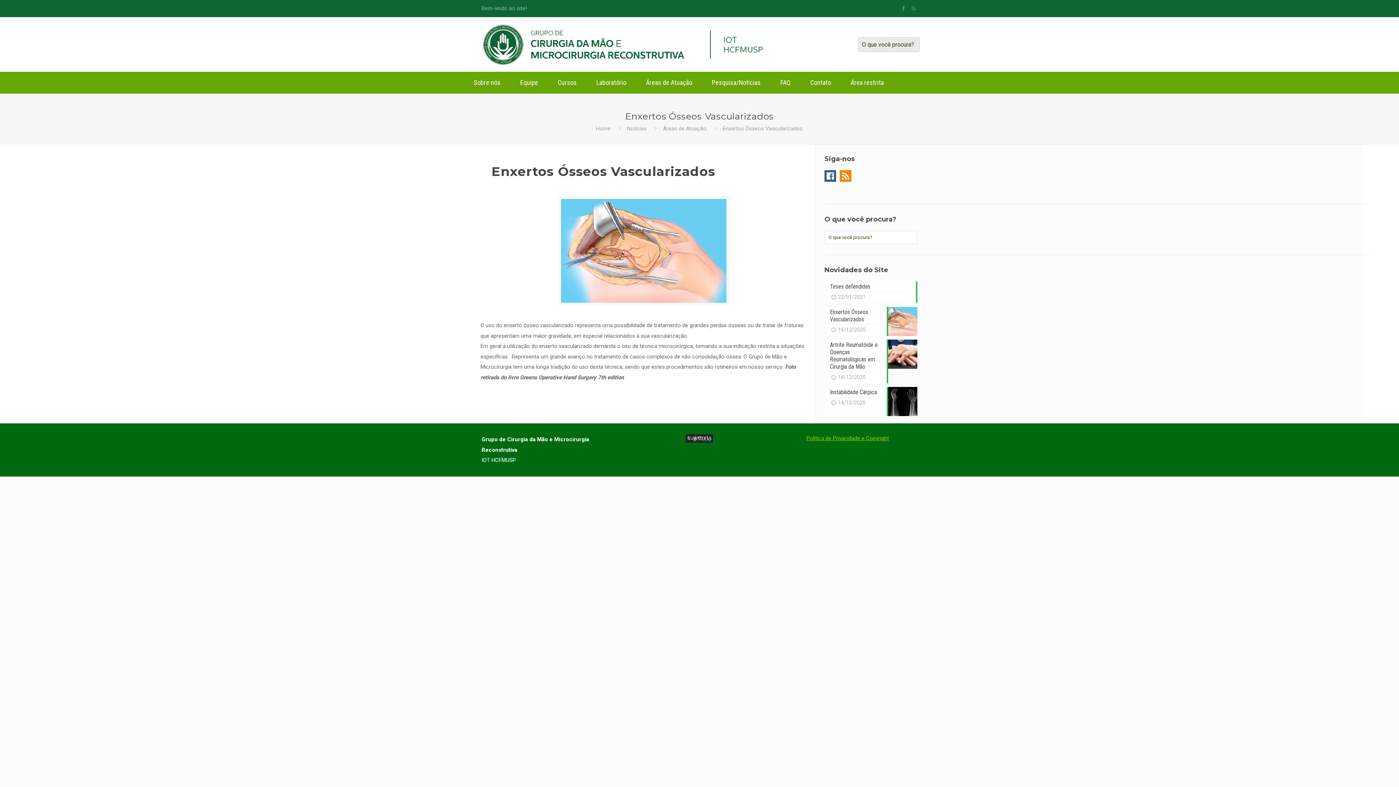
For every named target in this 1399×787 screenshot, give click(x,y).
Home (603, 128)
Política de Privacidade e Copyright (848, 438)
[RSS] (913, 8)
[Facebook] (904, 8)
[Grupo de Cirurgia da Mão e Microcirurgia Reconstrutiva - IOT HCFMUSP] (590, 44)
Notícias (637, 128)
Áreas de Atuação (684, 128)
